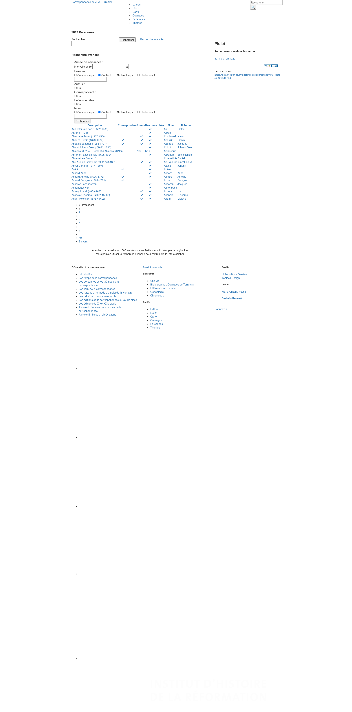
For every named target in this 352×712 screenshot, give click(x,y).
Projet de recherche (152, 267)
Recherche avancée (152, 39)
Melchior (182, 198)
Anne (180, 173)
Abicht (167, 147)
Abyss (167, 165)
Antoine (181, 176)
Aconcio (168, 195)
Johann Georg (185, 147)
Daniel (181, 158)
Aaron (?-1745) (80, 132)
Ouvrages (138, 15)
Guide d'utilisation (231, 298)
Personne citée (154, 125)
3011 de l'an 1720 (224, 58)
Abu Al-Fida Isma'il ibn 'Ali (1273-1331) (94, 162)
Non (120, 151)
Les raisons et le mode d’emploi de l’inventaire (106, 292)
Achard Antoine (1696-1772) (88, 176)
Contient (107, 75)
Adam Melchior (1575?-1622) (89, 198)
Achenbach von (80, 187)
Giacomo (182, 195)
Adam (167, 198)
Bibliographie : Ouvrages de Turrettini (172, 284)
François (182, 180)
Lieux (136, 8)
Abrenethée (170, 158)
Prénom (186, 125)
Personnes (139, 19)
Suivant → (85, 241)
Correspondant (127, 125)
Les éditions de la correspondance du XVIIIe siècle (108, 300)
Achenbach (170, 187)
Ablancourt (170, 151)
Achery (168, 191)
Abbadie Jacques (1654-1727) (89, 143)
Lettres (137, 4)
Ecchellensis (184, 154)
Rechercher (78, 39)
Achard (168, 173)
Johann (181, 165)
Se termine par (126, 75)
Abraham (169, 154)
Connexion (220, 309)
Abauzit (168, 140)
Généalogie (157, 292)
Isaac (180, 136)
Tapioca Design (231, 278)
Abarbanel (170, 136)
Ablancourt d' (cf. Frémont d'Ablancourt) (95, 151)
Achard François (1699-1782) (89, 180)
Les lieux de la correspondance (97, 289)
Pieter (180, 129)
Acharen (169, 184)
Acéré (75, 169)
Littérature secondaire (163, 288)
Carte (136, 12)
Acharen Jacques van (84, 184)
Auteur (141, 125)
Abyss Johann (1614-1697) (87, 165)
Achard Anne (79, 173)
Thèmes (137, 23)
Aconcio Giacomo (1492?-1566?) (91, 195)
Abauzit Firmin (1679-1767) (87, 140)
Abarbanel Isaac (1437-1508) (89, 136)
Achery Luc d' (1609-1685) (87, 191)
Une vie (154, 281)
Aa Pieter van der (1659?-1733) (90, 129)
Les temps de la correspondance (98, 278)
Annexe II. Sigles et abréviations (97, 314)
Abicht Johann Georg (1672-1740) (91, 147)
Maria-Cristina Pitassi (234, 291)
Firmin (181, 140)
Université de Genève (234, 274)
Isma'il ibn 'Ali (185, 162)
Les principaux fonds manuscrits (97, 296)
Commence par (87, 75)
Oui (79, 88)
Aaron (167, 132)
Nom (171, 125)
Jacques (182, 143)
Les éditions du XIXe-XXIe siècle (97, 303)
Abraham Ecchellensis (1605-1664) (92, 154)
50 (80, 238)
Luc (179, 191)
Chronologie (157, 295)
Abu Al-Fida (170, 162)
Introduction (86, 274)
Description (94, 125)
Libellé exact (147, 75)
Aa (165, 129)
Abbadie (168, 143)
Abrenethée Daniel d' (84, 158)
